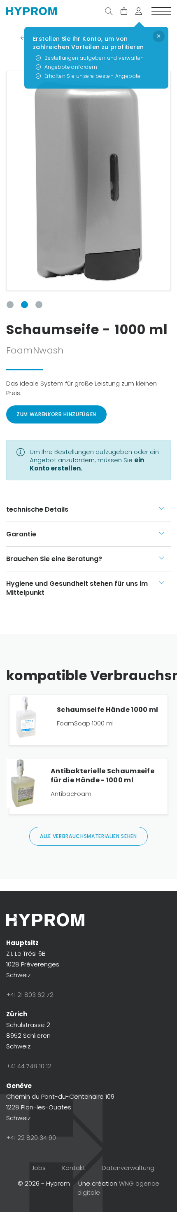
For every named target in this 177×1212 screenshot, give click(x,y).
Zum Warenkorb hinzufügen (56, 414)
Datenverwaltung (128, 1167)
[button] (138, 11)
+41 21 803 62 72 (30, 994)
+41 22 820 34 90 (31, 1137)
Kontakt (73, 1167)
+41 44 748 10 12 (28, 1066)
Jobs (38, 1167)
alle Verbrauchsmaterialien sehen (88, 836)
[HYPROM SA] (31, 11)
